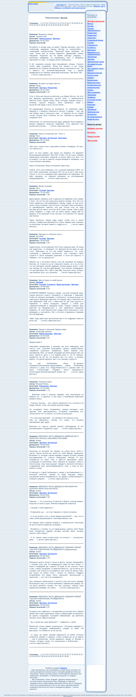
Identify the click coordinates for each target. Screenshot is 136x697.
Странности (92, 45)
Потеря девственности (93, 29)
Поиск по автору (94, 124)
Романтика (92, 35)
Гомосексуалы (93, 87)
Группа (90, 90)
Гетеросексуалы (94, 85)
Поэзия (90, 26)
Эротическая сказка (95, 62)
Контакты (91, 132)
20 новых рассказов (95, 21)
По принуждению (94, 117)
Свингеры (91, 38)
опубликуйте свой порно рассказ (74, 8)
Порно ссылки (93, 136)
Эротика (90, 59)
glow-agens (33, 4)
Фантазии (91, 50)
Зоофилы (91, 97)
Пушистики (92, 33)
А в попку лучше (94, 100)
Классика (91, 105)
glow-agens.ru (61, 5)
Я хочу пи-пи (92, 75)
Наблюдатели (93, 112)
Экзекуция (91, 95)
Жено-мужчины (93, 92)
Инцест (90, 102)
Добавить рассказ (95, 128)
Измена (90, 78)
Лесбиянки (91, 109)
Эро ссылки (92, 140)
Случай (90, 43)
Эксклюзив (92, 57)
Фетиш (90, 24)
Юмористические (94, 73)
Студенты (91, 48)
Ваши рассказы (94, 83)
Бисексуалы (92, 80)
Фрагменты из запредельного (93, 53)
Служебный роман (95, 40)
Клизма (90, 107)
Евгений (39, 282)
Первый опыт (93, 119)
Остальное (92, 114)
